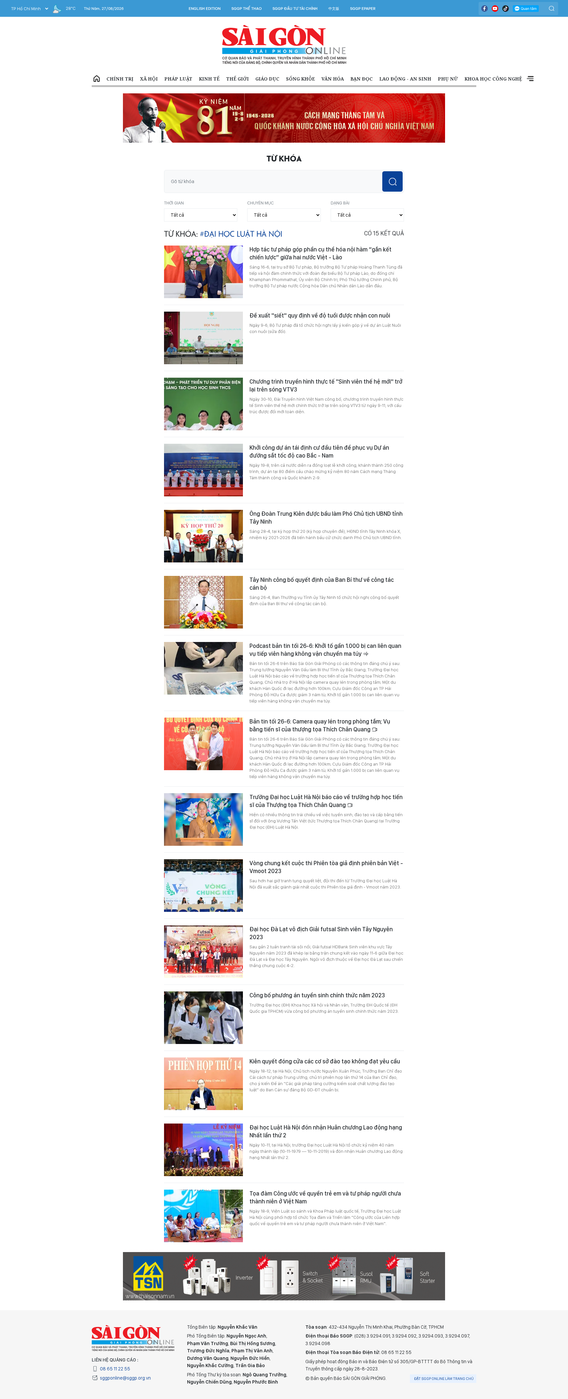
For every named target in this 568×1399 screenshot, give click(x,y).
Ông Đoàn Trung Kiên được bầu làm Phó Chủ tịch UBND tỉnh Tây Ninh (326, 517)
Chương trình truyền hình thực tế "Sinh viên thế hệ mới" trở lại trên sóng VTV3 (325, 385)
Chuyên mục (260, 202)
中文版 (333, 8)
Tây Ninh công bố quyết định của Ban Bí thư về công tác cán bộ (321, 583)
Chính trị (119, 79)
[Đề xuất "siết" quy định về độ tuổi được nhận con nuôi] (203, 338)
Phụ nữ (448, 79)
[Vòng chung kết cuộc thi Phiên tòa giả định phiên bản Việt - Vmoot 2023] (203, 885)
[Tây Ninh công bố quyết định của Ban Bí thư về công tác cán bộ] (203, 602)
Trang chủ (97, 78)
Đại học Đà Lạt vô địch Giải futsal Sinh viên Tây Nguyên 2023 (321, 933)
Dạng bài (340, 202)
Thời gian (174, 202)
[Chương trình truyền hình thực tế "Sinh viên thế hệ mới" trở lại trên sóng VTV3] (203, 404)
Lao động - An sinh (405, 79)
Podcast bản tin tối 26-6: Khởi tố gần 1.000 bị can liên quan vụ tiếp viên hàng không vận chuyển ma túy (325, 649)
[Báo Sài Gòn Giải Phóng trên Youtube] (495, 8)
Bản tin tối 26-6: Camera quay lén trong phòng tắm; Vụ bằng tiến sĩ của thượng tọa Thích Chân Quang (319, 725)
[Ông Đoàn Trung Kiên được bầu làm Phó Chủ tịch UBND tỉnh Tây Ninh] (203, 536)
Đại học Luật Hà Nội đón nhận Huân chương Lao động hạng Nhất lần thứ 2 (325, 1131)
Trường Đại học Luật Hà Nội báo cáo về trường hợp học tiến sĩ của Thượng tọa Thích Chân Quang (326, 801)
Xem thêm (530, 78)
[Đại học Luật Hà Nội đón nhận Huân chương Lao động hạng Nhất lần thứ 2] (203, 1150)
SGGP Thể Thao (246, 8)
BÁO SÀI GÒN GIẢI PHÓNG (284, 44)
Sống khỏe (300, 79)
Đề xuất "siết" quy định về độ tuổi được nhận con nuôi (319, 315)
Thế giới (237, 79)
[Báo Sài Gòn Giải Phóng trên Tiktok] (505, 8)
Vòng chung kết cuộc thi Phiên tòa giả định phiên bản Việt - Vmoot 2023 (326, 867)
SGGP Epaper (363, 8)
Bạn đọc (361, 79)
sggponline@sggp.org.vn (125, 1378)
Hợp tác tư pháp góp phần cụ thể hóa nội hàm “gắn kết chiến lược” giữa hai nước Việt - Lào (320, 253)
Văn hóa (332, 79)
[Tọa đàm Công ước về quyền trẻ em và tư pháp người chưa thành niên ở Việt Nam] (203, 1216)
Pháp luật (178, 79)
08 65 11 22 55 (115, 1369)
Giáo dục (267, 79)
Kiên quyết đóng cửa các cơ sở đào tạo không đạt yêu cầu (324, 1061)
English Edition (205, 8)
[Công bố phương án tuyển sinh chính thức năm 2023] (203, 1017)
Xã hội (149, 79)
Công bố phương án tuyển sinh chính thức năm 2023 (317, 995)
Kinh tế (209, 79)
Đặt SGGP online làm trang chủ (444, 1378)
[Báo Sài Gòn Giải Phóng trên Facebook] (484, 8)
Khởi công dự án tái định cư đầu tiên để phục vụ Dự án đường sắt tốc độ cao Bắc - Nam (319, 451)
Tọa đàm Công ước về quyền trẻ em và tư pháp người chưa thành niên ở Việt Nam (325, 1197)
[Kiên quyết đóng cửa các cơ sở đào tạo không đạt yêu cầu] (203, 1083)
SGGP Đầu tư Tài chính (295, 8)
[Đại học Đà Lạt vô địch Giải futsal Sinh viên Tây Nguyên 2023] (203, 951)
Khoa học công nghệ (493, 79)
